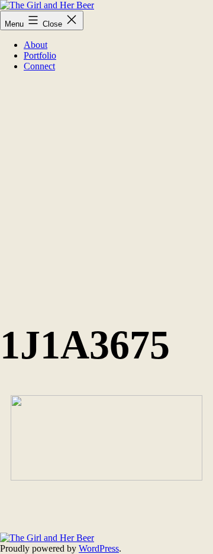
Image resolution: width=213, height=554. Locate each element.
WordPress (99, 548)
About (35, 45)
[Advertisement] (106, 187)
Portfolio (40, 55)
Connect (39, 66)
